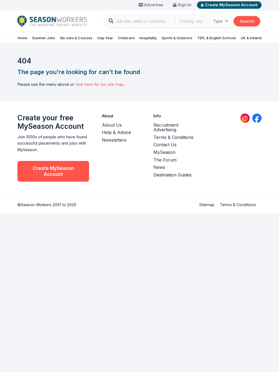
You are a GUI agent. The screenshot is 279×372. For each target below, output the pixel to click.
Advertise (153, 4)
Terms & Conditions (173, 137)
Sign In (184, 4)
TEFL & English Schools (216, 38)
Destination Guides (172, 175)
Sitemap (206, 204)
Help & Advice (116, 132)
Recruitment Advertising (165, 127)
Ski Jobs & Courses (76, 38)
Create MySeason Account (231, 4)
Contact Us (165, 144)
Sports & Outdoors (177, 38)
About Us (112, 125)
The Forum (165, 160)
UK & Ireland (251, 38)
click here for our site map (99, 84)
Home (22, 38)
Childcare (126, 38)
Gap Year (105, 38)
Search (247, 21)
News (159, 167)
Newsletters (114, 140)
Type (218, 21)
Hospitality (148, 38)
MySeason (164, 152)
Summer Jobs (43, 38)
